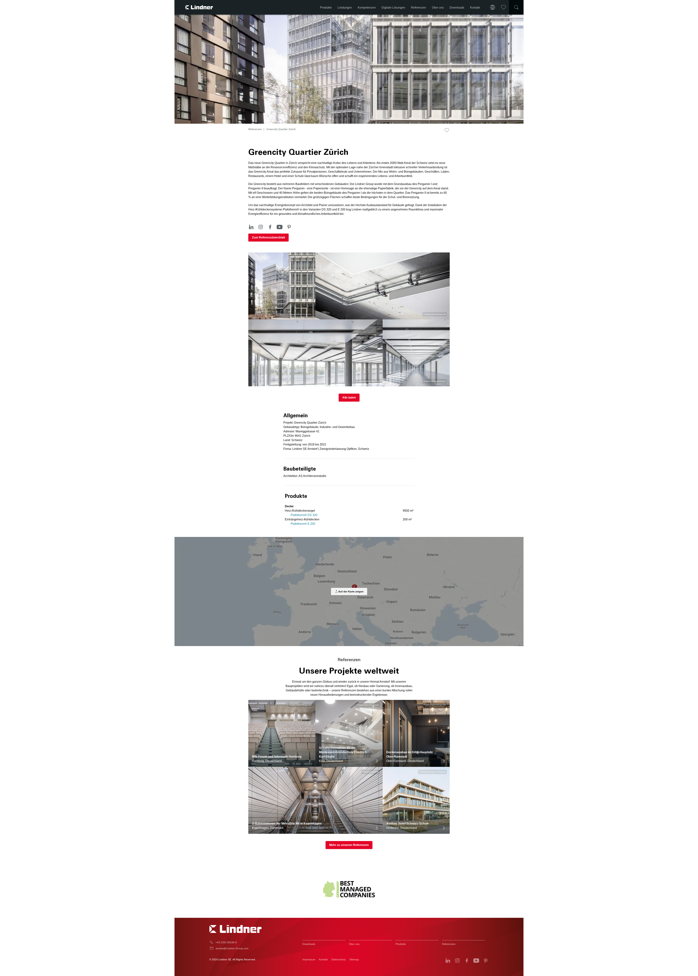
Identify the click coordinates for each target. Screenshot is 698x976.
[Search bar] (516, 7)
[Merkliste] (503, 7)
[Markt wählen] (492, 7)
